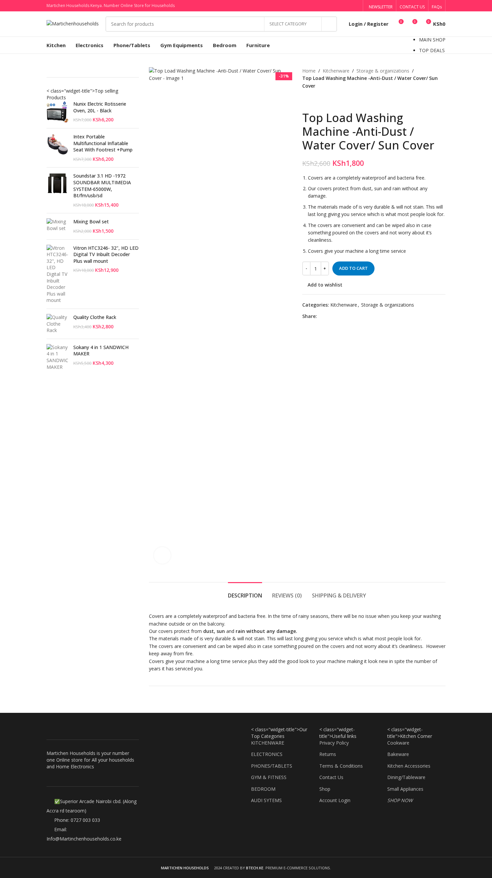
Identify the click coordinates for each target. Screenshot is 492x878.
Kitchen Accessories (408, 766)
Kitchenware (336, 71)
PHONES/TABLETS (271, 766)
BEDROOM (263, 789)
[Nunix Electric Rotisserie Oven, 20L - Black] (57, 112)
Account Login (334, 800)
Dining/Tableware (406, 777)
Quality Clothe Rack (94, 317)
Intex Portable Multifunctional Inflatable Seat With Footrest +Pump (103, 143)
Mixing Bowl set (91, 221)
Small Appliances (405, 789)
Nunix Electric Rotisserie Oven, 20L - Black (99, 107)
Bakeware (398, 754)
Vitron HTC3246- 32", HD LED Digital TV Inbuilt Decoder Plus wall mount (106, 254)
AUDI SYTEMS (266, 800)
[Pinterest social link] (338, 6)
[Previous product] (306, 100)
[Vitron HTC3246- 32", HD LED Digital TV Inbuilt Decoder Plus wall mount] (57, 274)
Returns (327, 754)
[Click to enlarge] (162, 555)
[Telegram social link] (355, 6)
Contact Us (331, 777)
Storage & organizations (382, 71)
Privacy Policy (334, 743)
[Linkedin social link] (346, 6)
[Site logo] (73, 23)
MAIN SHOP (432, 39)
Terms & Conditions (341, 766)
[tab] (245, 592)
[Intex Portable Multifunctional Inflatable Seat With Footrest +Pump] (57, 147)
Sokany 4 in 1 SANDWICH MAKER (101, 350)
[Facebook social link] (321, 6)
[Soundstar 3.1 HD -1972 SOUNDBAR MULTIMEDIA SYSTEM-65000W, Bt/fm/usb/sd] (57, 190)
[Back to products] (314, 100)
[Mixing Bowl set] (57, 226)
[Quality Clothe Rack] (57, 324)
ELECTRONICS (266, 754)
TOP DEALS (432, 50)
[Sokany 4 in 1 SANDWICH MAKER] (57, 357)
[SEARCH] (329, 24)
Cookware (398, 743)
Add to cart (353, 268)
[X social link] (330, 6)
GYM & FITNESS (268, 777)
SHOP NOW (400, 800)
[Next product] (322, 100)
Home (309, 71)
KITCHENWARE (267, 743)
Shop (324, 789)
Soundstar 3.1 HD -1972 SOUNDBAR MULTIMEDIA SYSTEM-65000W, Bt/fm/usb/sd (102, 186)
